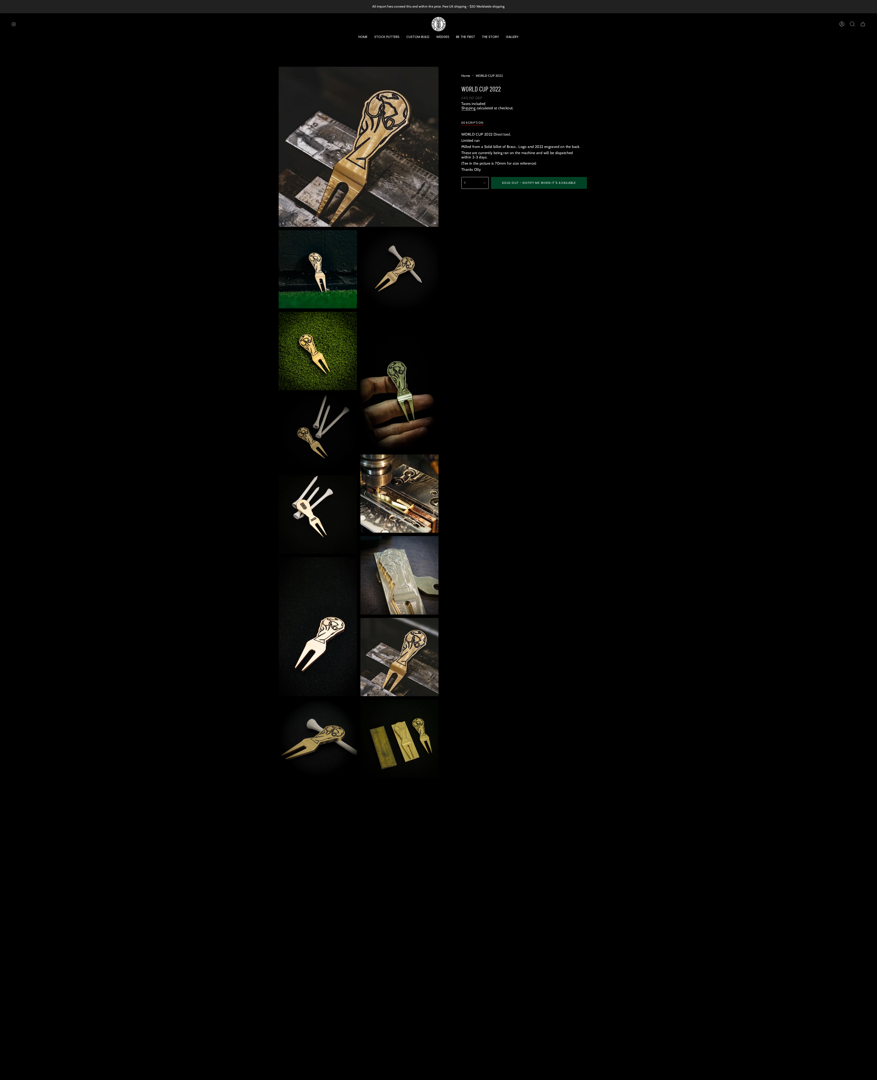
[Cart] (863, 24)
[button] (387, 37)
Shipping (468, 108)
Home (465, 76)
